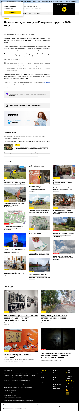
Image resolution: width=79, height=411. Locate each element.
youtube (69, 381)
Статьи (43, 372)
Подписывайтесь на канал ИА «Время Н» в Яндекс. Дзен (25, 105)
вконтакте (66, 381)
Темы (42, 379)
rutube (66, 383)
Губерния (55, 382)
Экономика (56, 372)
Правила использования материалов (12, 397)
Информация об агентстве (10, 395)
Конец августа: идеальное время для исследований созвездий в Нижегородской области (56, 354)
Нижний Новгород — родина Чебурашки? (17, 354)
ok (73, 381)
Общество (7, 18)
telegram (71, 381)
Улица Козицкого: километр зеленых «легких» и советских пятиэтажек (55, 316)
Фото (42, 377)
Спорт (54, 377)
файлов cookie (7, 406)
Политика (55, 370)
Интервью (43, 375)
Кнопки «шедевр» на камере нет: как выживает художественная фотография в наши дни (21, 316)
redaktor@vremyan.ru (12, 392)
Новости (43, 370)
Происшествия (57, 384)
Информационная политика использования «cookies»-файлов (18, 400)
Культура (55, 379)
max (69, 383)
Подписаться (12, 12)
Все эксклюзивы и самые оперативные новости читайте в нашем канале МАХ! (27, 94)
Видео (42, 382)
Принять (61, 406)
